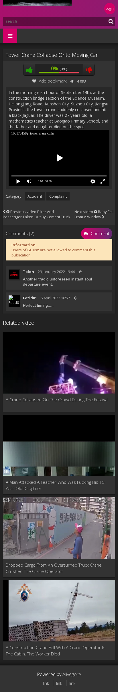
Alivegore (71, 674)
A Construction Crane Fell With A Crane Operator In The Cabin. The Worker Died (55, 651)
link (46, 683)
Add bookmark (53, 81)
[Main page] (37, 8)
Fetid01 (30, 297)
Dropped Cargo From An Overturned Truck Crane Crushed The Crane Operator (54, 568)
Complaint (58, 196)
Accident (34, 196)
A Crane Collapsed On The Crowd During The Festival (57, 399)
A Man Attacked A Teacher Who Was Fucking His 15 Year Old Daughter (55, 485)
